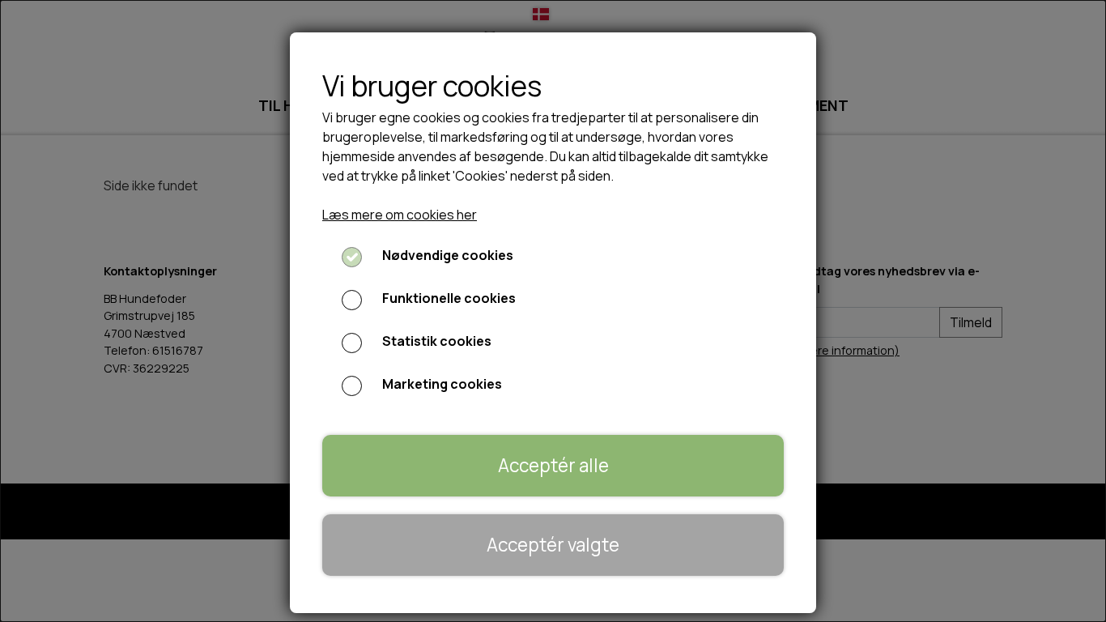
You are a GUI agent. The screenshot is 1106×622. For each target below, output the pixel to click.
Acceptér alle (553, 465)
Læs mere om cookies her (399, 215)
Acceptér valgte (553, 544)
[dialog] (553, 311)
